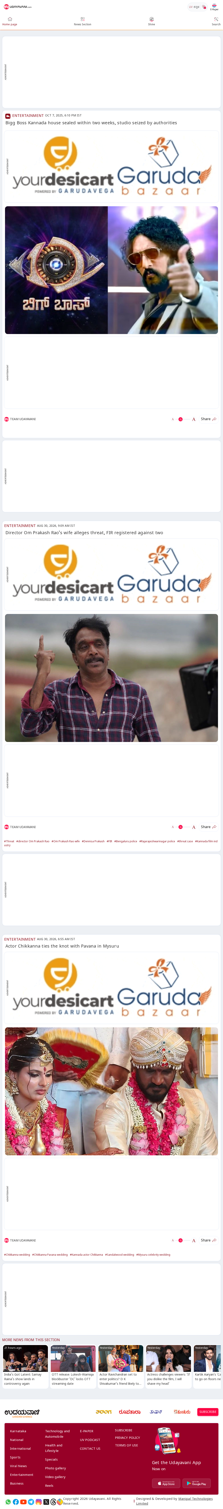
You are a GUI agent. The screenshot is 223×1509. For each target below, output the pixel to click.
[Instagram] (38, 1502)
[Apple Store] (166, 1483)
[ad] (114, 166)
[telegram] (31, 1502)
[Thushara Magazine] (156, 1412)
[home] (18, 7)
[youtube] (23, 1502)
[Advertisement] (114, 72)
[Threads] (53, 1502)
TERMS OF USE (126, 1446)
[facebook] (16, 1502)
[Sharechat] (60, 1502)
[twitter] (46, 1502)
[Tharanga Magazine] (104, 1412)
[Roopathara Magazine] (130, 1412)
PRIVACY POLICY (127, 1438)
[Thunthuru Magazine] (182, 1412)
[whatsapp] (8, 1502)
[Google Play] (197, 1483)
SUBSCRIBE (207, 1412)
